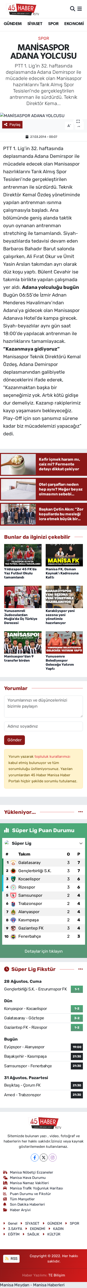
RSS (13, 1258)
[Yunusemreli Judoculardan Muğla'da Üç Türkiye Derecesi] (23, 596)
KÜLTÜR (53, 1234)
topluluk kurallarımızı (52, 756)
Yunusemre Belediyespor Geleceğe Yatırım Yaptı (60, 662)
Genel (12, 1223)
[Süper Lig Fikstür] (80, 969)
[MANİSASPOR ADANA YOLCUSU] (43, 116)
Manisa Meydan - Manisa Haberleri (32, 1284)
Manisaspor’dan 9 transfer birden (19, 658)
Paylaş (15, 124)
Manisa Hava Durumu (28, 1177)
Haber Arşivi (20, 1210)
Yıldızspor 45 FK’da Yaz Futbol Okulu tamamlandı (20, 573)
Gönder (14, 739)
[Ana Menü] (79, 8)
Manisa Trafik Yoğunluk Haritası (36, 1188)
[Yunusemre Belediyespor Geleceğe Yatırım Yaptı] (64, 642)
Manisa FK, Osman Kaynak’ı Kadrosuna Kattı (62, 573)
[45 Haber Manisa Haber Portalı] (21, 9)
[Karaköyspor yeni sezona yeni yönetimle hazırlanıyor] (64, 596)
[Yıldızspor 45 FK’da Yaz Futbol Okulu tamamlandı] (23, 554)
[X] (44, 1158)
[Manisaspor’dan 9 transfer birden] (23, 642)
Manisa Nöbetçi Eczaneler (31, 1172)
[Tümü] (80, 812)
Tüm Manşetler (22, 1199)
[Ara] (72, 8)
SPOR (53, 24)
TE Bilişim (56, 1275)
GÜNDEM (13, 24)
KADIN (58, 1229)
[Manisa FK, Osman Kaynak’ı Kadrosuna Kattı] (64, 554)
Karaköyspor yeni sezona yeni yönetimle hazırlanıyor (60, 617)
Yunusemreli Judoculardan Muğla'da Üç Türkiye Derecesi (20, 617)
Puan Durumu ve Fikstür (30, 1194)
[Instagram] (53, 1158)
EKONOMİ (74, 24)
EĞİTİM (14, 1234)
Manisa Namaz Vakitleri (29, 1183)
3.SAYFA (15, 1229)
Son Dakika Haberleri (27, 1204)
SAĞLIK (33, 1234)
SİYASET (35, 24)
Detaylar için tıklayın (44, 951)
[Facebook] (35, 1158)
